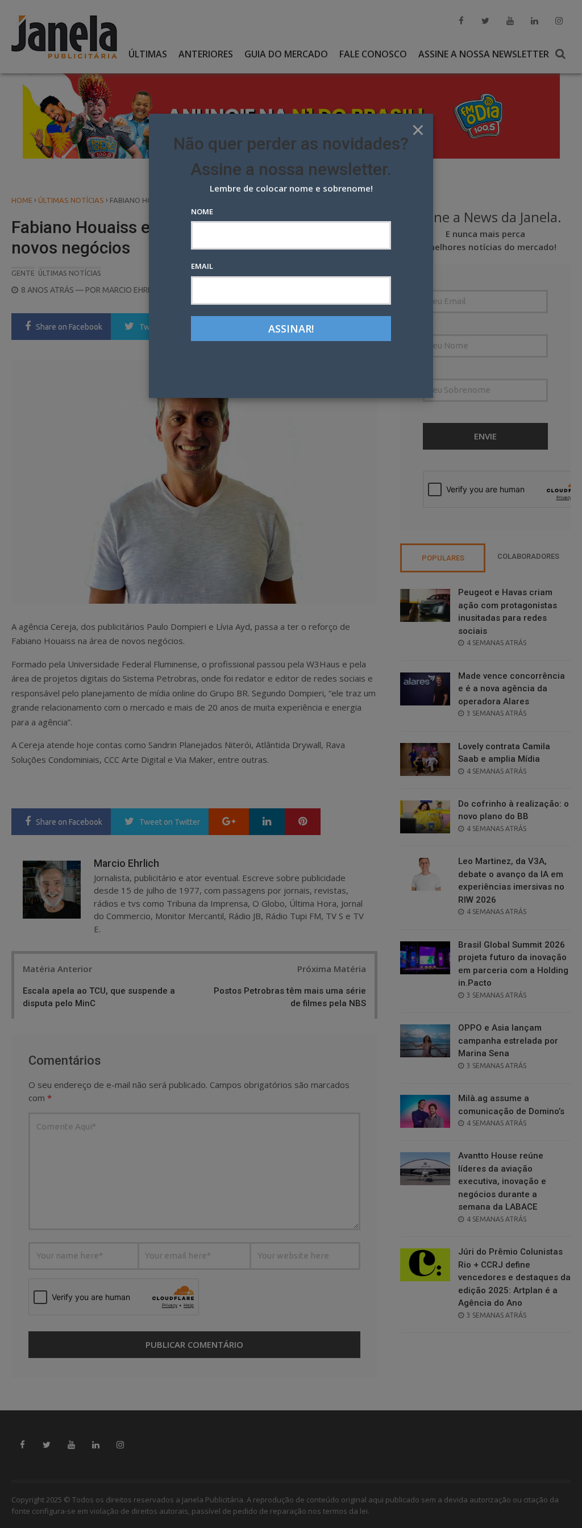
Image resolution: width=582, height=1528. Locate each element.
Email (202, 266)
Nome (202, 211)
